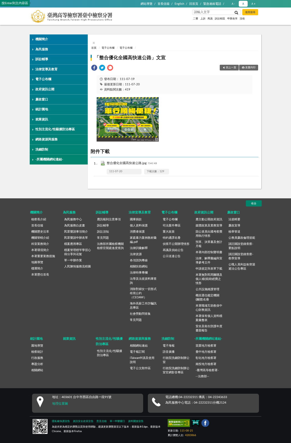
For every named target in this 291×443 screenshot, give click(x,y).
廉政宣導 (234, 225)
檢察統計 (37, 351)
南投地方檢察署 (206, 364)
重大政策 (169, 231)
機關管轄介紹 (40, 237)
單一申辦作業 (73, 260)
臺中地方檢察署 (206, 351)
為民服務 (41, 49)
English (179, 3)
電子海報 (169, 345)
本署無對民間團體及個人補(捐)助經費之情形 (209, 279)
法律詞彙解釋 (139, 248)
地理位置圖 (60, 403)
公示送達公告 (172, 256)
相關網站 (37, 370)
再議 (210, 18)
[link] (94, 68)
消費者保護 (137, 231)
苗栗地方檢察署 (206, 345)
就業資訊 (41, 119)
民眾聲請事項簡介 (76, 231)
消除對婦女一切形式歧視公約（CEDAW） (143, 293)
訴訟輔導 (41, 59)
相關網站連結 (139, 345)
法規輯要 (234, 219)
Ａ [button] (243, 3)
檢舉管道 (234, 231)
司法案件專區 (172, 225)
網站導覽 (146, 3)
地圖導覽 (37, 262)
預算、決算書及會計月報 (209, 244)
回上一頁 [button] (231, 67)
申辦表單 (232, 18)
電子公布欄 (43, 79)
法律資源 (136, 254)
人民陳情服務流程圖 (77, 266)
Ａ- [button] (233, 3)
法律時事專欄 (139, 272)
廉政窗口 (41, 99)
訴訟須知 (103, 231)
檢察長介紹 (38, 219)
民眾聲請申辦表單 (76, 237)
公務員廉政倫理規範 (241, 237)
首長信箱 (163, 3)
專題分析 (37, 364)
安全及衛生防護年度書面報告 (209, 328)
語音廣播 (169, 351)
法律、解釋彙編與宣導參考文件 (209, 260)
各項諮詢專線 (139, 260)
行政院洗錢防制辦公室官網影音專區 (176, 370)
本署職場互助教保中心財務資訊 (209, 307)
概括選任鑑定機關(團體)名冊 (207, 297)
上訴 (202, 18)
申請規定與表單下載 (209, 268)
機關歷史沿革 (40, 231)
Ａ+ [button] (253, 3)
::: (30, 3)
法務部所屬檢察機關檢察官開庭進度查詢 (110, 246)
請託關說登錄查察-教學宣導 (240, 256)
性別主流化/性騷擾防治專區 (55, 129)
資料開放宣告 (136, 421)
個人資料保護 (139, 225)
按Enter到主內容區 (15, 3)
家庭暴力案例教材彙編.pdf (143, 239)
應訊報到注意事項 (109, 219)
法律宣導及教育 (46, 69)
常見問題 (103, 237)
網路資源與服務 (46, 139)
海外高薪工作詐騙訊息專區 (143, 305)
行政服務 (37, 357)
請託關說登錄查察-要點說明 (240, 246)
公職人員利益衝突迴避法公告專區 (241, 266)
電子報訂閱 (137, 351)
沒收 (242, 18)
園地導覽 (37, 345)
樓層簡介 (37, 268)
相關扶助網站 (139, 266)
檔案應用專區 (73, 243)
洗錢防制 (41, 149)
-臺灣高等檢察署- (207, 370)
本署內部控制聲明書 (209, 252)
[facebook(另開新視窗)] (205, 424)
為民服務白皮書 (74, 225)
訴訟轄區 (220, 18)
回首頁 (193, 3)
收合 (253, 203)
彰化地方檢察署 (206, 357)
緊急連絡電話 (212, 3)
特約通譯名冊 (172, 237)
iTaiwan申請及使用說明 (142, 360)
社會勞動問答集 (140, 313)
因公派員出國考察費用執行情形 (209, 233)
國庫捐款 (136, 219)
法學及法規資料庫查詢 (143, 280)
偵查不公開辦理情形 (176, 243)
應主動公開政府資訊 (209, 219)
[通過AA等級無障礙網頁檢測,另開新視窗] (179, 424)
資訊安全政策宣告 (83, 421)
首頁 (93, 48)
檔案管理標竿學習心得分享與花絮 (77, 252)
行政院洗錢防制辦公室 (176, 360)
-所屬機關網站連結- (49, 159)
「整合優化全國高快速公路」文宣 (130, 57)
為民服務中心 (73, 219)
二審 (195, 18)
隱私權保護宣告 (61, 421)
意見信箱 (101, 421)
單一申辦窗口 (117, 421)
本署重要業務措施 (43, 256)
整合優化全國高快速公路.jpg (132, 163)
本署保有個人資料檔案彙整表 (209, 318)
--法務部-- (202, 376)
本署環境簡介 (40, 250)
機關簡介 (41, 39)
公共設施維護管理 (207, 289)
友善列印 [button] (250, 67)
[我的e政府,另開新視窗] (195, 424)
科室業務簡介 (40, 243)
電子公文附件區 (140, 368)
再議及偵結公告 (173, 250)
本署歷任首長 (40, 274)
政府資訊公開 (44, 89)
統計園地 (41, 109)
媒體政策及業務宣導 (209, 225)
